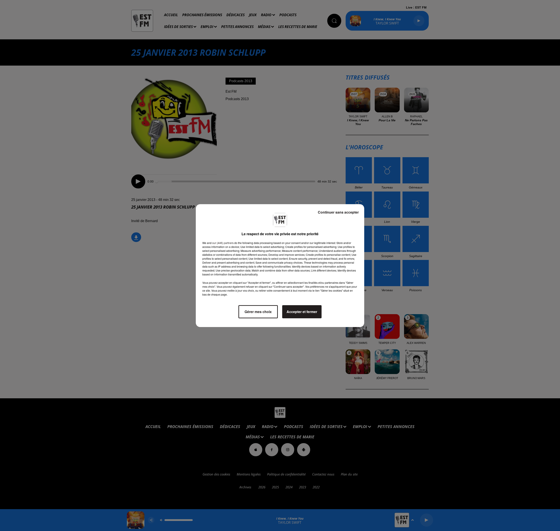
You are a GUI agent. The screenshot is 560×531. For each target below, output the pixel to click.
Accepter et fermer (302, 311)
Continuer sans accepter (338, 212)
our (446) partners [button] (223, 243)
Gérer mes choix (258, 311)
